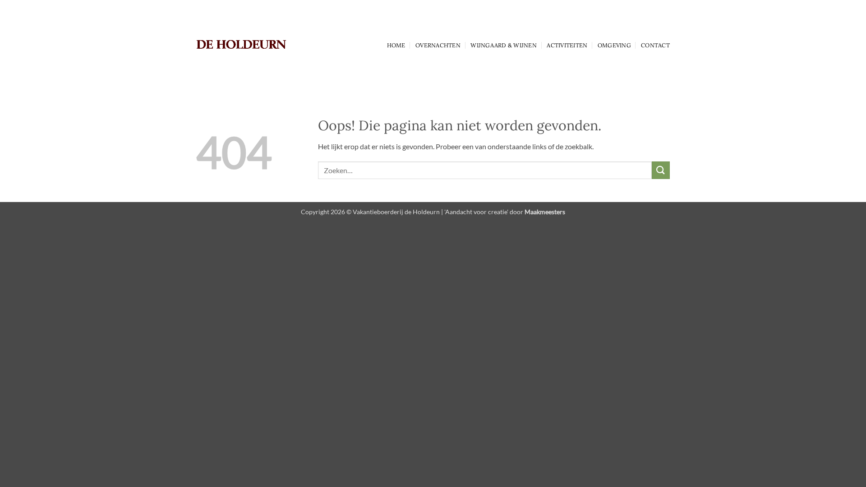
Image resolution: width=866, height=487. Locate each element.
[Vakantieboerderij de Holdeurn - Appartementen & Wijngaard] (241, 44)
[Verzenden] (661, 170)
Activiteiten (567, 45)
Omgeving (614, 45)
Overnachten (438, 45)
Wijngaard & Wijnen (503, 45)
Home (396, 45)
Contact (655, 45)
